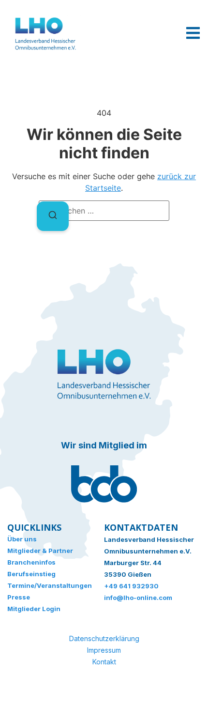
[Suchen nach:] (104, 210)
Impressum (104, 650)
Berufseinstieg (31, 574)
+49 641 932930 (131, 586)
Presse (18, 597)
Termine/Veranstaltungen (49, 585)
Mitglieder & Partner (40, 550)
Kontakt (104, 662)
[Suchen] (53, 216)
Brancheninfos (31, 562)
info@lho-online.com (138, 597)
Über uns (22, 539)
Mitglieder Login (33, 609)
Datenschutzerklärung (104, 638)
